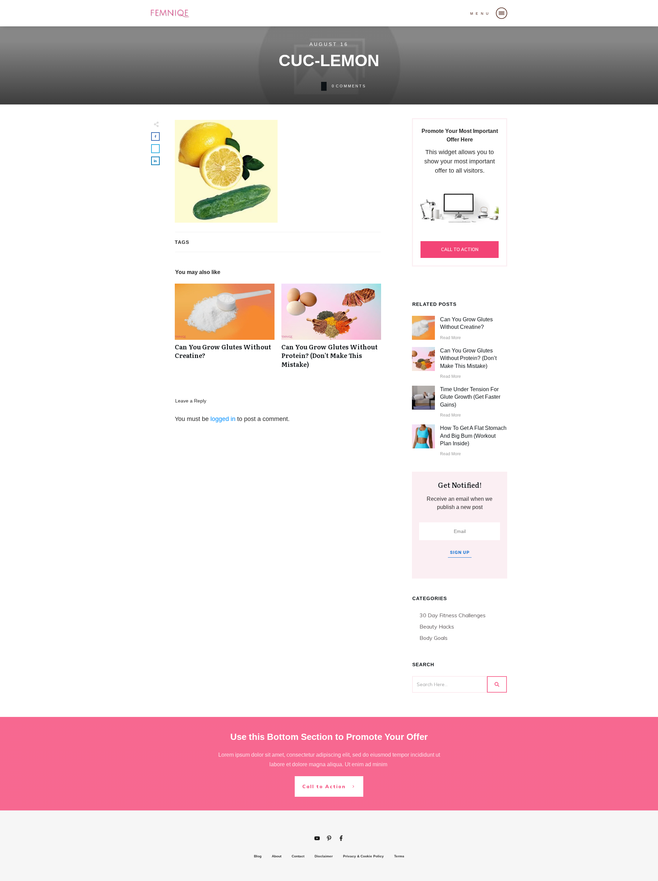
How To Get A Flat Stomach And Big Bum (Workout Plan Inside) (473, 435)
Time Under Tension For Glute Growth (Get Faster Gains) (470, 397)
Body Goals (433, 637)
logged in (222, 418)
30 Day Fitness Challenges (452, 615)
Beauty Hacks (436, 626)
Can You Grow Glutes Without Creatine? (225, 329)
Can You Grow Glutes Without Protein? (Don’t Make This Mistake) (331, 329)
